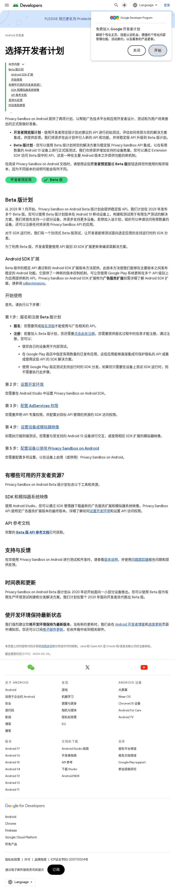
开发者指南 (69, 755)
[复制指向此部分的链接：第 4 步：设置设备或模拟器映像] (63, 427)
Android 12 (12, 783)
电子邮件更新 (53, 630)
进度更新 (155, 624)
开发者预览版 (21, 180)
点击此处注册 (84, 334)
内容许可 (46, 646)
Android (10, 690)
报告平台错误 (127, 749)
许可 (27, 859)
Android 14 (12, 769)
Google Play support (132, 762)
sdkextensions (34, 283)
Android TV (126, 717)
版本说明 (111, 560)
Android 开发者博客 (130, 624)
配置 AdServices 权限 (39, 406)
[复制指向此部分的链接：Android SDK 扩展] (43, 259)
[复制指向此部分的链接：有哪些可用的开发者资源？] (71, 475)
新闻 (8, 717)
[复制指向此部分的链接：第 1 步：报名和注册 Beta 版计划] (65, 317)
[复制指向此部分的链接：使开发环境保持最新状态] (65, 615)
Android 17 (12, 749)
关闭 (136, 50)
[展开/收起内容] (23, 64)
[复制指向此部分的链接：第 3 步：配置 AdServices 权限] (62, 406)
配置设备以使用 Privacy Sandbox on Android (59, 448)
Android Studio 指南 (75, 749)
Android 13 (12, 776)
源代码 (9, 710)
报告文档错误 (127, 755)
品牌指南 (41, 859)
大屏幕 (122, 690)
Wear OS (124, 697)
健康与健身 (69, 703)
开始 (157, 50)
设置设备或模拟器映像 (40, 427)
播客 (8, 731)
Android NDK (70, 776)
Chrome (10, 824)
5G (64, 724)
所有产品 (11, 844)
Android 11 (12, 789)
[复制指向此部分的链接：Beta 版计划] (37, 200)
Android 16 (12, 755)
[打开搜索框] (116, 5)
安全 (8, 703)
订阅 (56, 870)
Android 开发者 (14, 35)
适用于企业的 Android (20, 697)
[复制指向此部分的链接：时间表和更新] (40, 583)
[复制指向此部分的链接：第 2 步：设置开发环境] (48, 385)
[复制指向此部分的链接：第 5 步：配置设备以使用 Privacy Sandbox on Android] (103, 448)
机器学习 (68, 697)
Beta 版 (56, 180)
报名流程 (48, 326)
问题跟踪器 (140, 560)
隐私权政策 (69, 717)
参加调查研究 (127, 769)
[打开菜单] (7, 5)
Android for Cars (129, 710)
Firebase (11, 830)
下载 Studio (69, 769)
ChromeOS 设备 (129, 703)
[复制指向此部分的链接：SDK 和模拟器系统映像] (52, 497)
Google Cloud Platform (21, 837)
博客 (8, 724)
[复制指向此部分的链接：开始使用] (26, 296)
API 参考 (67, 762)
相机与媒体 (69, 710)
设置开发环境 (32, 384)
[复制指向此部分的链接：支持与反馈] (35, 550)
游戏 (65, 690)
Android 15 (12, 762)
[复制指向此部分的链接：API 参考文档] (34, 523)
